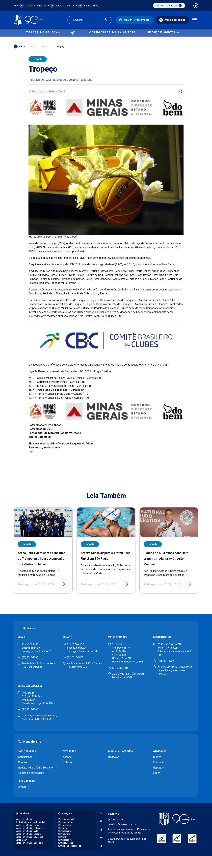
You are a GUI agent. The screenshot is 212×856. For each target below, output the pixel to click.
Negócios (113, 757)
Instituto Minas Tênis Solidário (35, 767)
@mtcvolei (63, 837)
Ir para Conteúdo (28, 5)
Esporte (38, 59)
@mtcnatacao (64, 825)
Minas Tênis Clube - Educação (29, 837)
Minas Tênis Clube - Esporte (28, 834)
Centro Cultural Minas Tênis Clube (31, 822)
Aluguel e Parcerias (120, 751)
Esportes (158, 767)
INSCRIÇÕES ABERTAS (161, 32)
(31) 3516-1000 (30, 657)
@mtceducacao (65, 843)
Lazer (156, 772)
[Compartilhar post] (181, 92)
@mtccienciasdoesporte (69, 846)
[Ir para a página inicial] (28, 20)
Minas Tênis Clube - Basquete (29, 843)
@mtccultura (64, 834)
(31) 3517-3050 (120, 667)
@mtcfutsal (63, 828)
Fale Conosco (26, 780)
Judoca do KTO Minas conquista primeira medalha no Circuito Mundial (166, 558)
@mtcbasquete (65, 840)
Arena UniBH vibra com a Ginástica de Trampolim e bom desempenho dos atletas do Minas (41, 558)
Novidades (69, 751)
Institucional (25, 757)
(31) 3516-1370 (116, 819)
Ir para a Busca (85, 5)
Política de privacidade (31, 772)
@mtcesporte (64, 831)
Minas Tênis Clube (24, 819)
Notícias (46, 46)
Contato (22, 786)
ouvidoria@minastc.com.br (122, 824)
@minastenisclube (67, 819)
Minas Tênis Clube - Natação (29, 828)
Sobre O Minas (27, 751)
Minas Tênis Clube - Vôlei (27, 831)
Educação (158, 762)
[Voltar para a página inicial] (176, 819)
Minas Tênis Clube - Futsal (27, 825)
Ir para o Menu (57, 5)
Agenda (67, 757)
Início (32, 46)
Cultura (157, 757)
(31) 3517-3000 (166, 660)
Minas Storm (21, 840)
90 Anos (22, 762)
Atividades (159, 751)
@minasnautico (65, 822)
